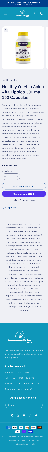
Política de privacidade (17, 440)
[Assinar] (39, 405)
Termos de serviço (35, 440)
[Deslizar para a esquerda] (18, 74)
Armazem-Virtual (15, 436)
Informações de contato (25, 444)
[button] (5, 13)
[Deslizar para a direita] (30, 74)
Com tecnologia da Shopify (32, 436)
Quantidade (7, 171)
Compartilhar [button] (11, 208)
